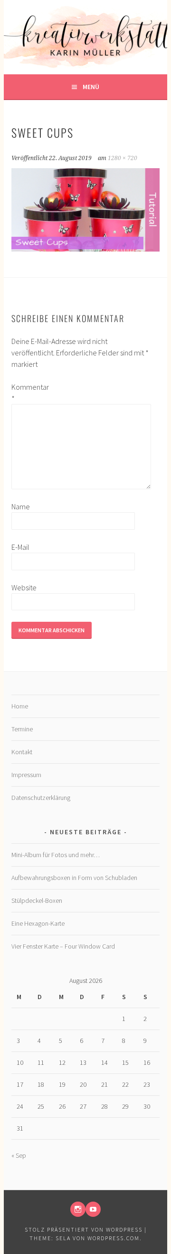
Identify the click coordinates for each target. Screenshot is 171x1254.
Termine (22, 729)
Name (20, 506)
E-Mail (20, 547)
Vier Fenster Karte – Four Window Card (63, 946)
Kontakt (21, 752)
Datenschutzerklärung (40, 797)
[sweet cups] (85, 248)
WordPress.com (113, 1238)
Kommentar (26, 392)
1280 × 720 (122, 158)
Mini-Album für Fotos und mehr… (55, 854)
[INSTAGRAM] (78, 1209)
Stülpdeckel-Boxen (36, 900)
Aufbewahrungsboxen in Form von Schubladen (74, 877)
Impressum (26, 774)
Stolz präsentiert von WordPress (83, 1229)
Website (24, 587)
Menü (91, 86)
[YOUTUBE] (93, 1209)
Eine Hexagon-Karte (38, 923)
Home (19, 706)
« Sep (18, 1155)
